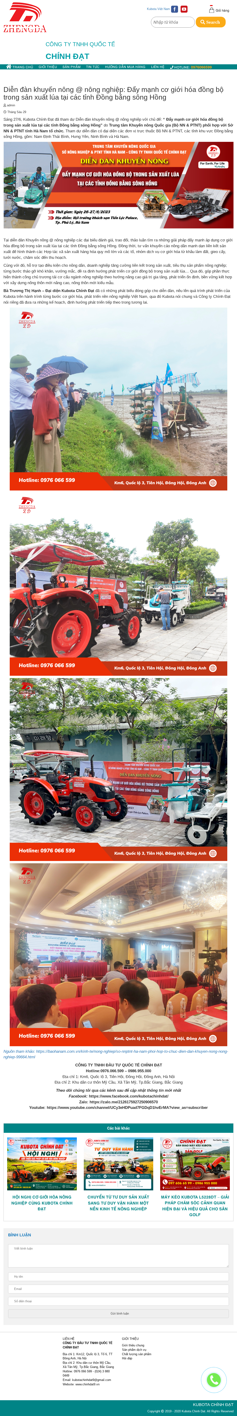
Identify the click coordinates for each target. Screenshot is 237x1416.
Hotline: (192, 66)
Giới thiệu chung (133, 1345)
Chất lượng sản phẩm (136, 1354)
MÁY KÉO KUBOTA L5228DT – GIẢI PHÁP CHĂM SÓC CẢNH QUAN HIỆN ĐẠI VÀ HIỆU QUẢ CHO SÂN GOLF (195, 1205)
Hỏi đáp (127, 1358)
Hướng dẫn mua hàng (125, 66)
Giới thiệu (48, 66)
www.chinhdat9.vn (87, 1384)
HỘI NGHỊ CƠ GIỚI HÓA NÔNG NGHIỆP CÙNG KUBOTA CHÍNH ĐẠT (42, 1202)
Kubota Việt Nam (158, 9)
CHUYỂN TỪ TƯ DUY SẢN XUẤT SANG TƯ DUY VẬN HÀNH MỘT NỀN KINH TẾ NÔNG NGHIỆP (118, 1202)
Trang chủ (22, 67)
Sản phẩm (71, 66)
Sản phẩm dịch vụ (134, 1349)
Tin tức (93, 66)
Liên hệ (158, 66)
